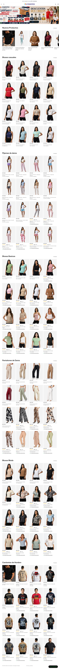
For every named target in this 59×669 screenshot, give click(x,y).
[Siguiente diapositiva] (55, 40)
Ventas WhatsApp (53, 666)
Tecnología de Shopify (16, 665)
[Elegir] (13, 44)
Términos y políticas (29, 665)
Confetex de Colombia (8, 665)
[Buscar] (4, 4)
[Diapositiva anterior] (3, 68)
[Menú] (1, 4)
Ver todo (55, 28)
